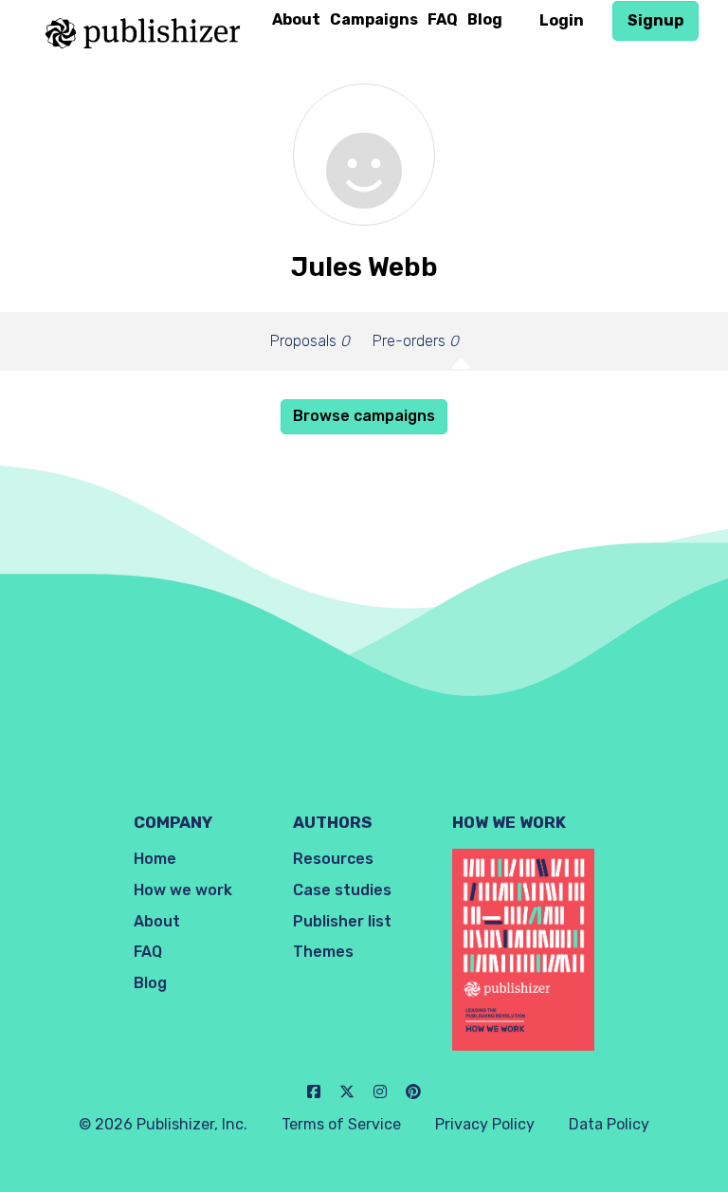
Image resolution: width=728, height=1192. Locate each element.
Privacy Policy (485, 1124)
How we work (183, 890)
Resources (333, 859)
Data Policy (609, 1124)
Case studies (342, 890)
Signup (655, 20)
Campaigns (374, 19)
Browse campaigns (364, 416)
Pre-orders (416, 341)
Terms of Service (341, 1124)
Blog (484, 19)
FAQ (443, 19)
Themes (323, 952)
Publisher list (342, 921)
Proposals (310, 341)
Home (155, 859)
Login (561, 20)
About (296, 19)
